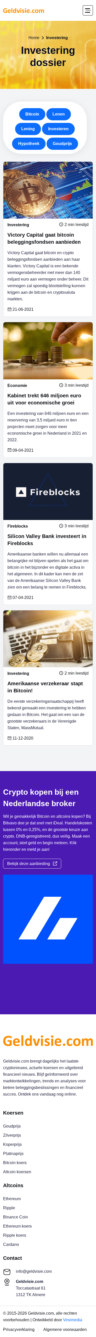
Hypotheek (28, 143)
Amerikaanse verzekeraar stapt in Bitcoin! (45, 687)
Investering (18, 225)
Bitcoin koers (15, 1163)
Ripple (9, 1208)
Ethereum (12, 1199)
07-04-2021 (23, 598)
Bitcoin (32, 114)
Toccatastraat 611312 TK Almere (31, 1288)
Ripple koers (14, 1235)
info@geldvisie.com (34, 1271)
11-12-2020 (22, 738)
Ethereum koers (17, 1226)
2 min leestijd (76, 225)
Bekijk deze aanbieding (30, 863)
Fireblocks (17, 526)
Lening (28, 129)
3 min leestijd (76, 385)
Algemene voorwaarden (65, 1329)
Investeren (58, 129)
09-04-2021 (23, 450)
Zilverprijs (12, 1135)
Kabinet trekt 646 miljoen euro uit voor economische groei (44, 399)
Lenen (58, 114)
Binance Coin (15, 1217)
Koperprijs (12, 1144)
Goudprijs (62, 143)
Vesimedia (72, 1320)
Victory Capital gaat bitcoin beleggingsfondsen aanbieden (44, 238)
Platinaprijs (13, 1153)
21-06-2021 (23, 309)
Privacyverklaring (19, 1329)
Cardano (11, 1244)
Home (33, 38)
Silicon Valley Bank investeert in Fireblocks (46, 539)
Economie (17, 386)
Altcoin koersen (17, 1172)
